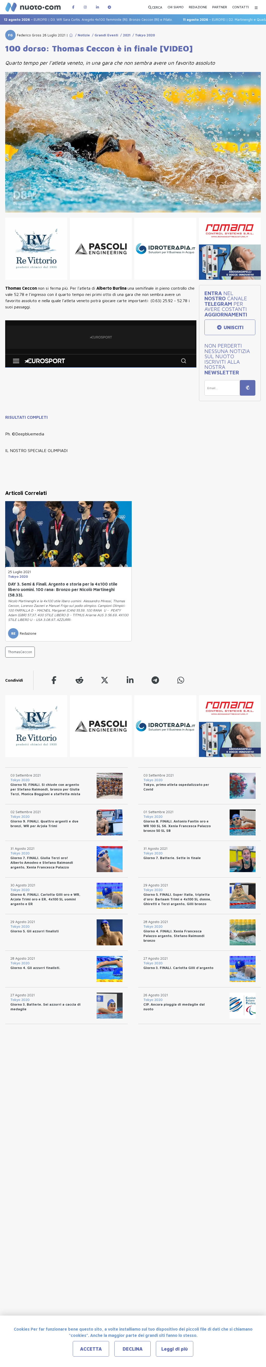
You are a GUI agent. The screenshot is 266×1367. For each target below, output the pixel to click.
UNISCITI (232, 327)
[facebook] (54, 680)
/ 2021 (124, 35)
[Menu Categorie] (256, 7)
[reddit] (79, 680)
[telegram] (155, 680)
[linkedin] (130, 680)
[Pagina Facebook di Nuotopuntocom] (73, 7)
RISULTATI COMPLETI (26, 417)
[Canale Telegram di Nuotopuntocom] (109, 7)
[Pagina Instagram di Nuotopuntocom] (85, 7)
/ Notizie (81, 35)
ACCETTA (91, 1349)
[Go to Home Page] (71, 35)
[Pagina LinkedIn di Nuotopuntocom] (97, 7)
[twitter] (105, 680)
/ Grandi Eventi (104, 35)
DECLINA (133, 1349)
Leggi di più (174, 1349)
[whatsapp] (181, 680)
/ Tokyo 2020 (142, 35)
